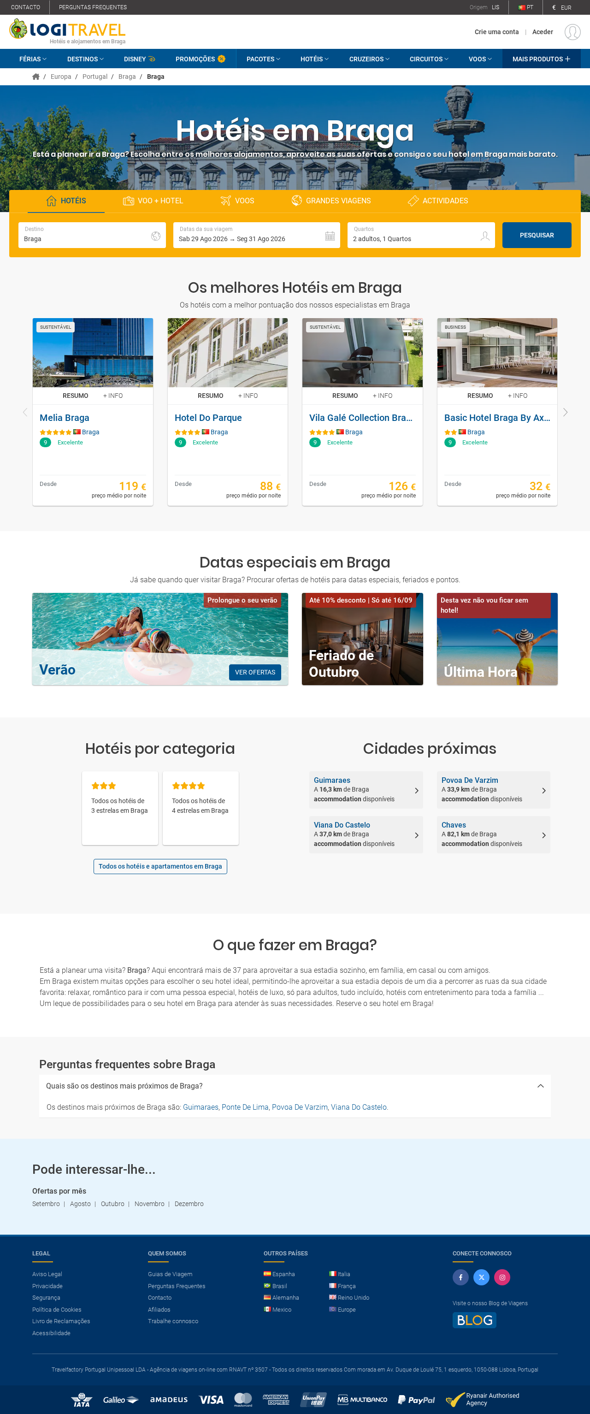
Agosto (80, 1203)
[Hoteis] (36, 76)
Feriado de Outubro (341, 663)
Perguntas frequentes (93, 7)
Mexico (281, 1309)
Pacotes (260, 59)
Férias (30, 59)
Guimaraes (200, 1107)
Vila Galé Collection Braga (362, 417)
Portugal (95, 76)
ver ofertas (255, 672)
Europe (347, 1309)
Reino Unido (353, 1297)
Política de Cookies (57, 1309)
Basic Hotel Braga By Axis (497, 417)
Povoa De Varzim (300, 1107)
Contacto (25, 7)
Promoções (195, 59)
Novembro (150, 1203)
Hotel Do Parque (208, 417)
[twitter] (481, 1277)
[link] (93, 412)
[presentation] (25, 413)
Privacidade (47, 1286)
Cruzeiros (366, 59)
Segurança (46, 1297)
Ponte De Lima (245, 1107)
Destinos (82, 59)
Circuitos (426, 59)
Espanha (283, 1274)
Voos (477, 59)
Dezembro (189, 1203)
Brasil (279, 1286)
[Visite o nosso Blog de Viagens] (474, 1324)
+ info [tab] (113, 395)
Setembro (46, 1203)
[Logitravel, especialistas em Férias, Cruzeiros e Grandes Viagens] (67, 28)
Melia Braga (64, 417)
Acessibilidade (51, 1333)
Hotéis (312, 59)
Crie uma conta (497, 31)
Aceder (542, 31)
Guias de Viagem (170, 1274)
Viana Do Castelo (359, 1107)
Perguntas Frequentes (177, 1286)
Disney (135, 59)
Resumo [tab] (75, 395)
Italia (344, 1274)
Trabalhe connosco (173, 1321)
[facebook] (461, 1277)
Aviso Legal (47, 1274)
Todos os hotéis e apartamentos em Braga (160, 866)
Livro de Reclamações (61, 1321)
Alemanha (285, 1297)
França (347, 1286)
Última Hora (481, 672)
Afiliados (159, 1309)
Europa (61, 76)
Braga (127, 76)
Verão (57, 670)
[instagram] (502, 1277)
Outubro (112, 1203)
